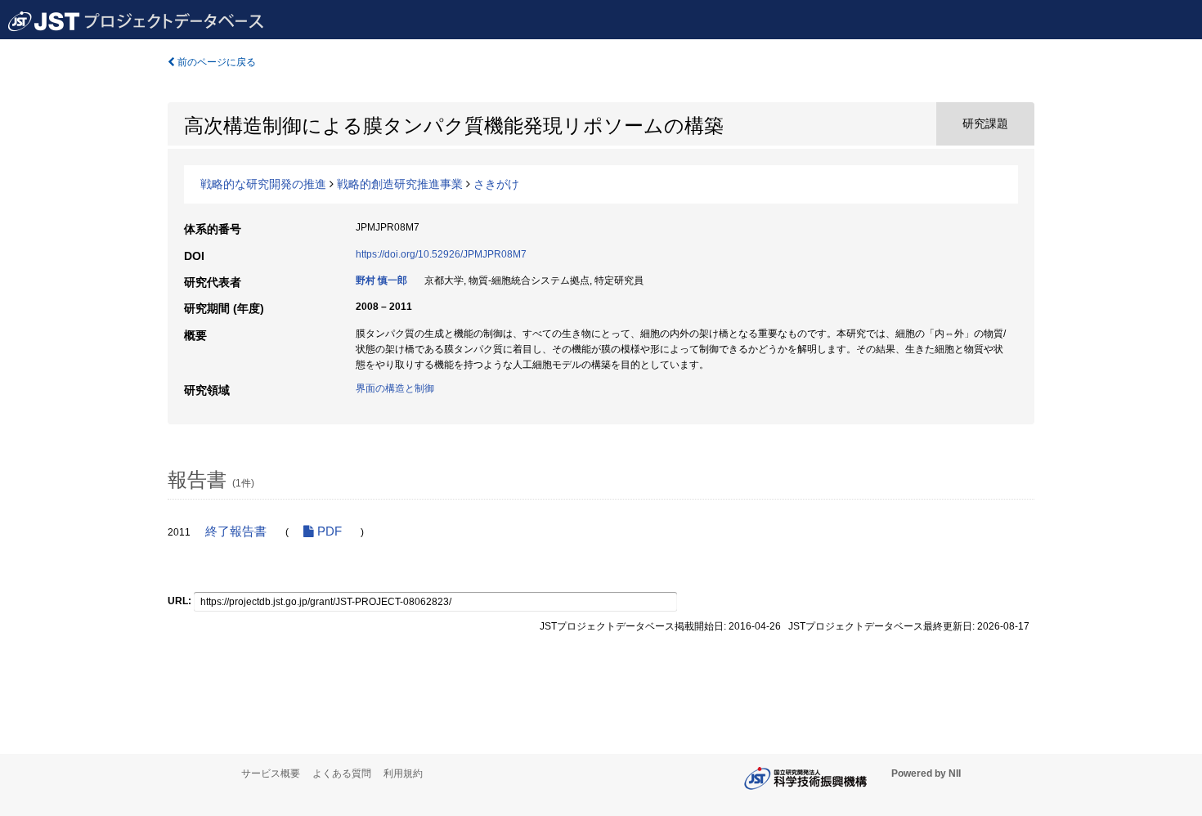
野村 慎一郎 (381, 280)
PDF (328, 531)
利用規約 (403, 773)
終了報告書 (236, 531)
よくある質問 (341, 773)
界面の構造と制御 (395, 388)
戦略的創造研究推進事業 (400, 184)
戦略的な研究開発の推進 (263, 184)
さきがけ (496, 184)
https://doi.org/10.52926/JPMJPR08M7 (441, 254)
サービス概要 (270, 773)
